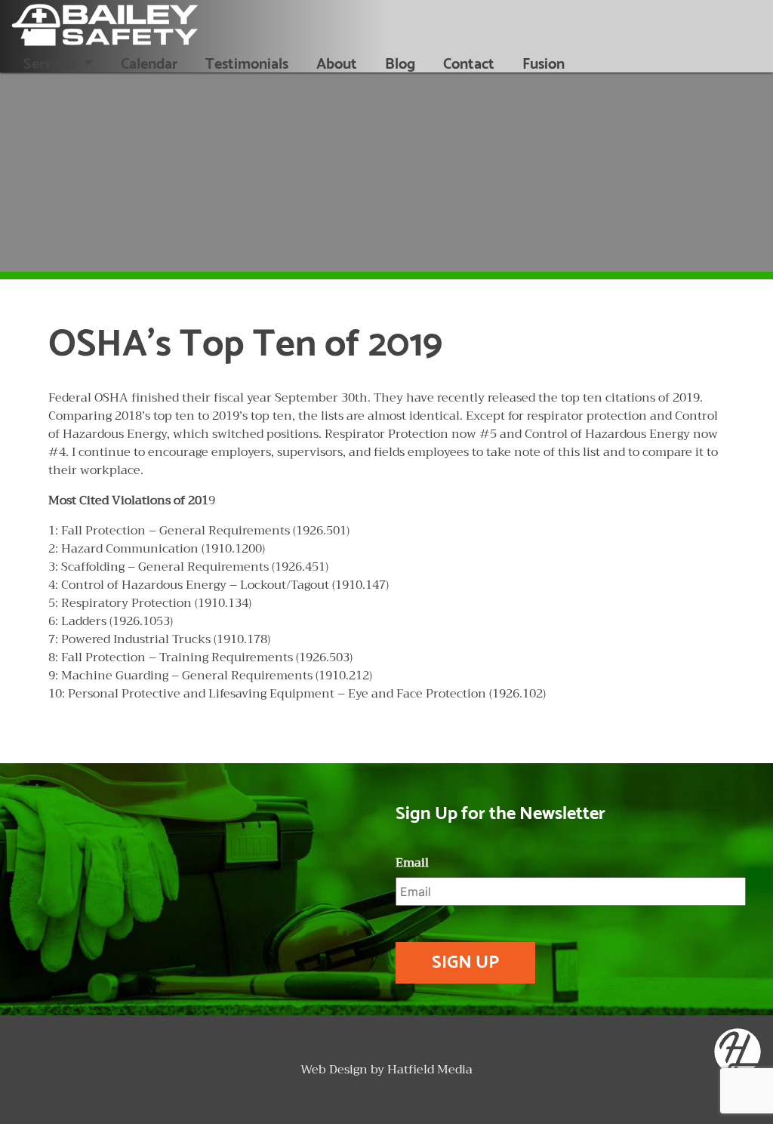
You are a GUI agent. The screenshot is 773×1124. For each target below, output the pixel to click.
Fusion (543, 64)
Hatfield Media (430, 1069)
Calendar (149, 64)
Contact (468, 64)
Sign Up (465, 963)
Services (51, 64)
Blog (400, 64)
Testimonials (246, 64)
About (336, 64)
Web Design (334, 1069)
